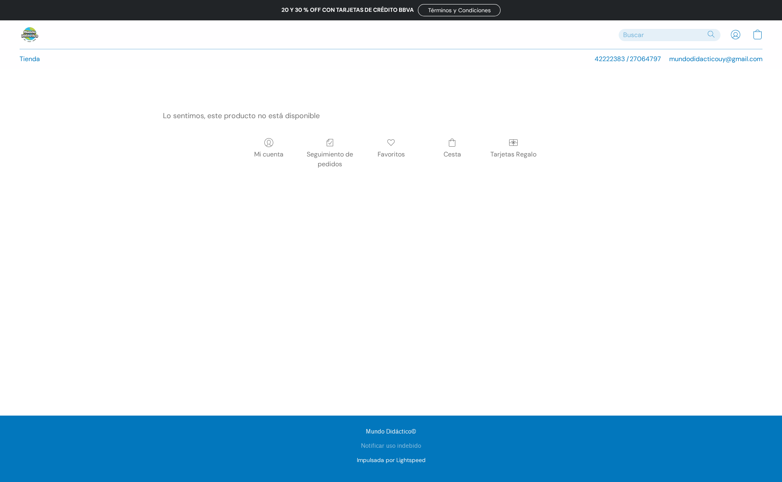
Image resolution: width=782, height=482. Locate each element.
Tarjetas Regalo (513, 154)
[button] (459, 10)
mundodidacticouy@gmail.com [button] (715, 59)
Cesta (452, 154)
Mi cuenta (268, 154)
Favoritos (391, 154)
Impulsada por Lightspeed (391, 460)
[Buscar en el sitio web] (711, 34)
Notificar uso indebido (391, 445)
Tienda (30, 59)
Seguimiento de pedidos (330, 159)
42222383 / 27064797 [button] (628, 59)
